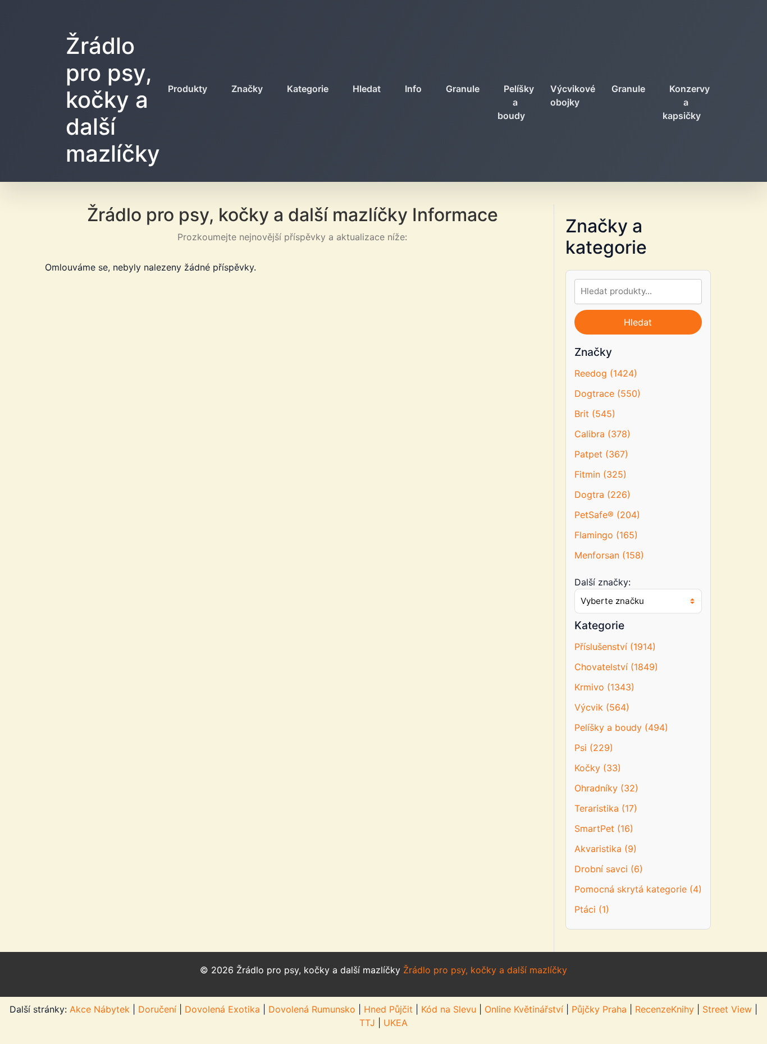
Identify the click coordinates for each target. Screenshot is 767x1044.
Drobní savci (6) (608, 868)
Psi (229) (593, 747)
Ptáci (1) (591, 909)
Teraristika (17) (605, 808)
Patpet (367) (601, 454)
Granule (463, 88)
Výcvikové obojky (572, 95)
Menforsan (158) (609, 555)
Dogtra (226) (602, 494)
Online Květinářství (524, 1009)
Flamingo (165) (606, 535)
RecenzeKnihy (664, 1009)
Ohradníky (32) (606, 788)
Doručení (157, 1009)
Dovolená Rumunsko (311, 1009)
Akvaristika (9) (605, 848)
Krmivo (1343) (604, 687)
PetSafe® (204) (607, 514)
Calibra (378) (602, 433)
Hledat (367, 88)
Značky (247, 88)
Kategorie (307, 88)
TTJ (367, 1022)
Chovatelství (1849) (616, 666)
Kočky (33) (597, 767)
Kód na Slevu (448, 1009)
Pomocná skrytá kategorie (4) (638, 889)
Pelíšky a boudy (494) (621, 727)
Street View (727, 1009)
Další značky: (602, 582)
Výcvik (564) (601, 707)
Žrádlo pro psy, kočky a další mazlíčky (113, 99)
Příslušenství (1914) (615, 646)
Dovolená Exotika (222, 1009)
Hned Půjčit (388, 1009)
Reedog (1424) (605, 373)
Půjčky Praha (599, 1009)
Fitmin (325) (600, 474)
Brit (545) (594, 413)
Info (413, 88)
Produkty (187, 88)
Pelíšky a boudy (515, 102)
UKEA (395, 1022)
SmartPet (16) (603, 828)
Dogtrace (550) (607, 393)
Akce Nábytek (100, 1009)
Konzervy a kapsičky (686, 102)
